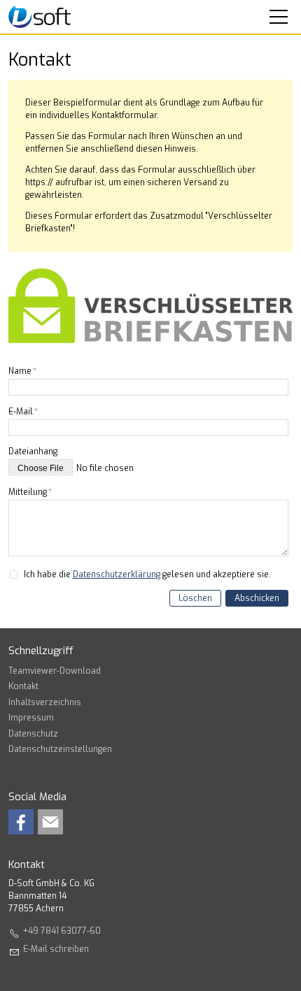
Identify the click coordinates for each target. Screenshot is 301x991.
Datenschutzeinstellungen (60, 749)
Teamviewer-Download (54, 671)
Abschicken (256, 598)
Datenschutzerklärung (116, 574)
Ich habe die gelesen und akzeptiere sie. (147, 574)
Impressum (31, 717)
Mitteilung (30, 492)
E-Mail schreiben (56, 949)
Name (22, 371)
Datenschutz (33, 733)
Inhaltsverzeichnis (44, 702)
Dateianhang (32, 451)
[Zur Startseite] (39, 17)
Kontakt (23, 686)
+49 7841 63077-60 (62, 930)
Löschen (195, 598)
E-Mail (23, 411)
